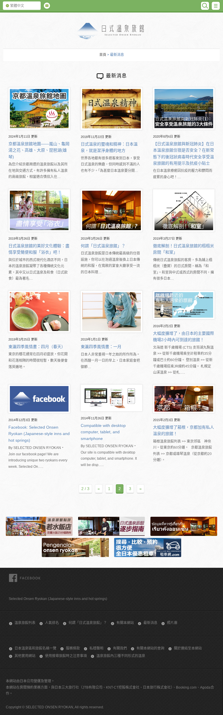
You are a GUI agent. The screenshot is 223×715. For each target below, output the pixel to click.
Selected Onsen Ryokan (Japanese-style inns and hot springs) (58, 599)
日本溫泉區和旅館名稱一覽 (35, 648)
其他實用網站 (25, 656)
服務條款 (73, 648)
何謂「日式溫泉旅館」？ (88, 623)
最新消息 (150, 623)
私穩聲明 (96, 648)
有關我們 (120, 648)
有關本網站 (125, 623)
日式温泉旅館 (111, 31)
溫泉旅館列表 (25, 623)
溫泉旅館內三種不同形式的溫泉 (120, 656)
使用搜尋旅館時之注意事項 (66, 656)
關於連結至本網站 (188, 648)
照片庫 (172, 623)
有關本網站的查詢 (150, 648)
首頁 (102, 55)
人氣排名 (52, 623)
